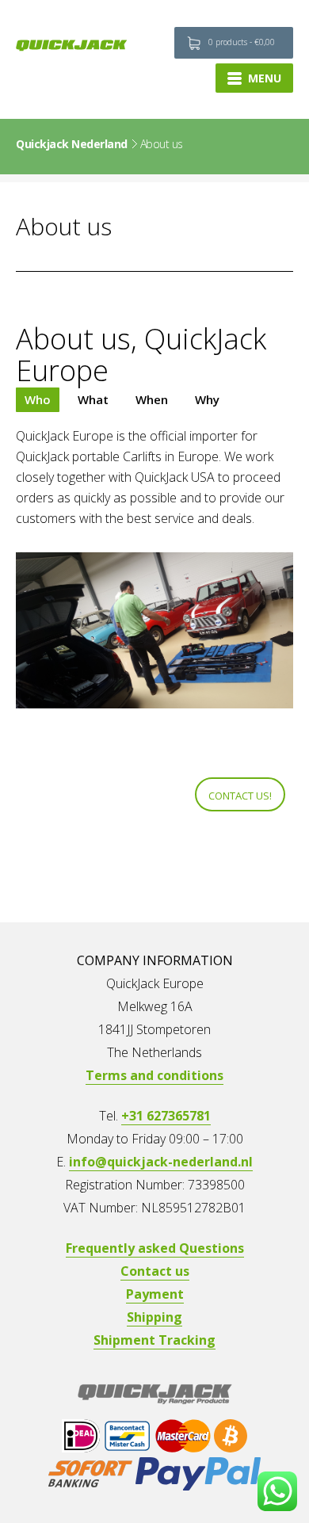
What (93, 399)
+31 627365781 (166, 1115)
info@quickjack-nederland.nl (161, 1161)
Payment (155, 1294)
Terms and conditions (154, 1075)
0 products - (241, 42)
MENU (264, 78)
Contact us (154, 1271)
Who (38, 399)
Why (207, 399)
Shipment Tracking (154, 1340)
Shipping (154, 1317)
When (151, 399)
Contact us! (240, 795)
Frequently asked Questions (155, 1248)
